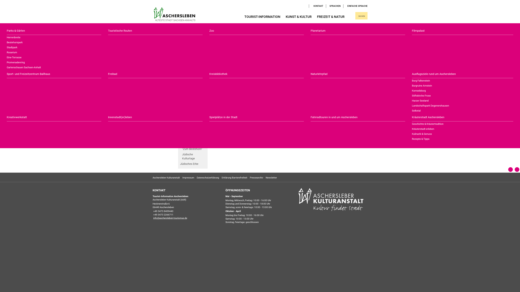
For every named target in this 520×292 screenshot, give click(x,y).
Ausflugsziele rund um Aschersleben (434, 74)
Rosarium (12, 52)
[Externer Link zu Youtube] (301, 5)
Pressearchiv (256, 177)
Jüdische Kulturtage (188, 156)
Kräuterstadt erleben (423, 128)
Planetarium (318, 30)
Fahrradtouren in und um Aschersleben (334, 117)
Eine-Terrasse (14, 57)
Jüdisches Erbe (189, 163)
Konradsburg (419, 90)
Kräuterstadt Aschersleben (428, 117)
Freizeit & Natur (330, 17)
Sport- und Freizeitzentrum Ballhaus (28, 74)
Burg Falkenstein (421, 80)
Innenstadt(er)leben (120, 117)
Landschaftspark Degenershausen (430, 105)
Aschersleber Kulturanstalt (166, 177)
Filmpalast (418, 30)
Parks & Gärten (16, 30)
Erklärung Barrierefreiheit (234, 177)
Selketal (416, 110)
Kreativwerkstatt (17, 117)
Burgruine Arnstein (422, 85)
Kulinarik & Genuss (422, 133)
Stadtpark (12, 47)
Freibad (112, 74)
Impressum (188, 177)
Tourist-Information (262, 17)
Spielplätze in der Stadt (223, 117)
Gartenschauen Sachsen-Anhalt (24, 67)
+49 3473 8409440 (163, 211)
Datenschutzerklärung (208, 177)
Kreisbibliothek (218, 74)
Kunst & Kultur (299, 17)
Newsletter (271, 177)
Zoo (211, 30)
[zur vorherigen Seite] (510, 169)
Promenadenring (16, 62)
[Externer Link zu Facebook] (303, 5)
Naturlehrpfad (319, 74)
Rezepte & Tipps (420, 138)
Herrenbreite (13, 37)
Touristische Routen (120, 30)
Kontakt (318, 6)
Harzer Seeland (420, 100)
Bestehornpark (15, 42)
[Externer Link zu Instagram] (305, 5)
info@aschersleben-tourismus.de (170, 218)
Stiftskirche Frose (421, 95)
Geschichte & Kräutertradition (427, 123)
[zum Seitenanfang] (517, 169)
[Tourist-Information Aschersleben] (187, 207)
